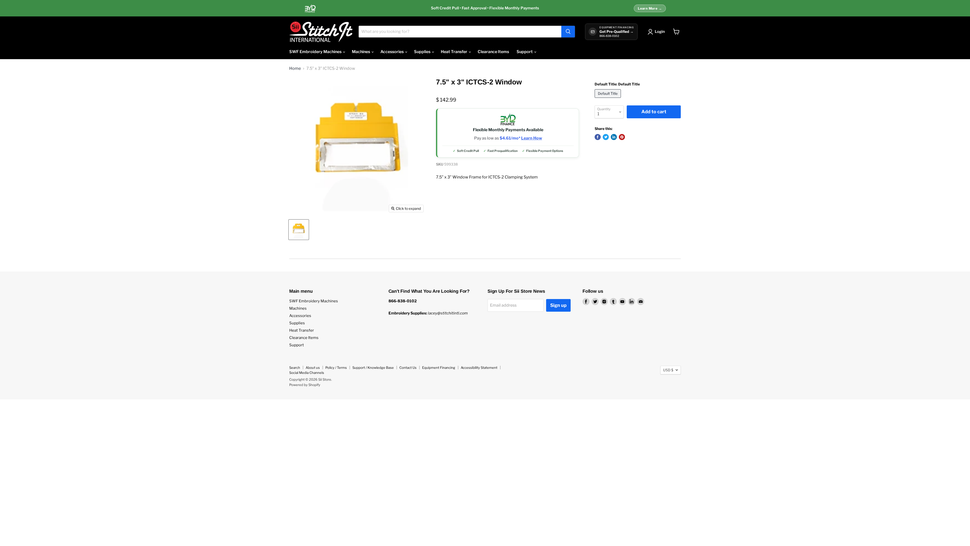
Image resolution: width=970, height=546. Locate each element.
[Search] (568, 31)
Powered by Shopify (304, 385)
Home (295, 68)
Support (525, 51)
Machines (361, 51)
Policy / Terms (336, 368)
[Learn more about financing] (485, 8)
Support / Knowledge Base (373, 368)
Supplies (422, 51)
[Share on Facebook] (598, 137)
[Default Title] (608, 99)
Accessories (392, 51)
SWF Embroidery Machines (315, 51)
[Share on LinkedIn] (614, 137)
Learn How (531, 138)
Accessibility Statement (479, 368)
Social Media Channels (306, 373)
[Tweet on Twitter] (606, 137)
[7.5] (299, 230)
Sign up (558, 305)
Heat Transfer (454, 51)
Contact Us (408, 368)
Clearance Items (493, 51)
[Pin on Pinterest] (622, 137)
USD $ (668, 370)
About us (313, 368)
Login (660, 31)
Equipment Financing (438, 368)
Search (294, 368)
